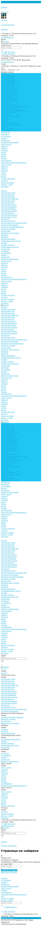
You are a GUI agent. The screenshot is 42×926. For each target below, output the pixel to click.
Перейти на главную (9, 870)
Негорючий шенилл (9, 100)
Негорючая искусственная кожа (14, 106)
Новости (4, 146)
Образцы (4, 118)
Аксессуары (6, 114)
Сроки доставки (7, 183)
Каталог (4, 138)
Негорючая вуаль (8, 80)
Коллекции (5, 140)
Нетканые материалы (9, 108)
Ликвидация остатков (10, 130)
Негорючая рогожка (9, 94)
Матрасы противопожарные (12, 110)
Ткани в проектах (8, 295)
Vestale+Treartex (7, 128)
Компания (5, 251)
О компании (6, 136)
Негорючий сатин (8, 84)
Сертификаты (6, 161)
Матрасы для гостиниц (10, 116)
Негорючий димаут (8, 88)
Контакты (5, 303)
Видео (3, 157)
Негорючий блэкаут (9, 90)
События (4, 150)
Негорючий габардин (9, 82)
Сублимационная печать (11, 124)
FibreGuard (5, 102)
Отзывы (4, 159)
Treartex (4, 878)
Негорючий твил (7, 96)
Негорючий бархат (8, 92)
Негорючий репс (8, 86)
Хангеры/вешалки (8, 122)
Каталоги (4, 120)
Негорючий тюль (7, 78)
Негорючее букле (8, 104)
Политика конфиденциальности (14, 163)
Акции (3, 153)
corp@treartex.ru (7, 38)
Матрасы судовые (8, 112)
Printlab (4, 126)
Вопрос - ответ (7, 185)
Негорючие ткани (8, 76)
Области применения (9, 142)
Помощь (4, 297)
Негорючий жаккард (9, 98)
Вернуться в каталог (9, 872)
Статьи (3, 155)
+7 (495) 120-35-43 (8, 824)
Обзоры (4, 148)
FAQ (2, 896)
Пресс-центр (6, 144)
